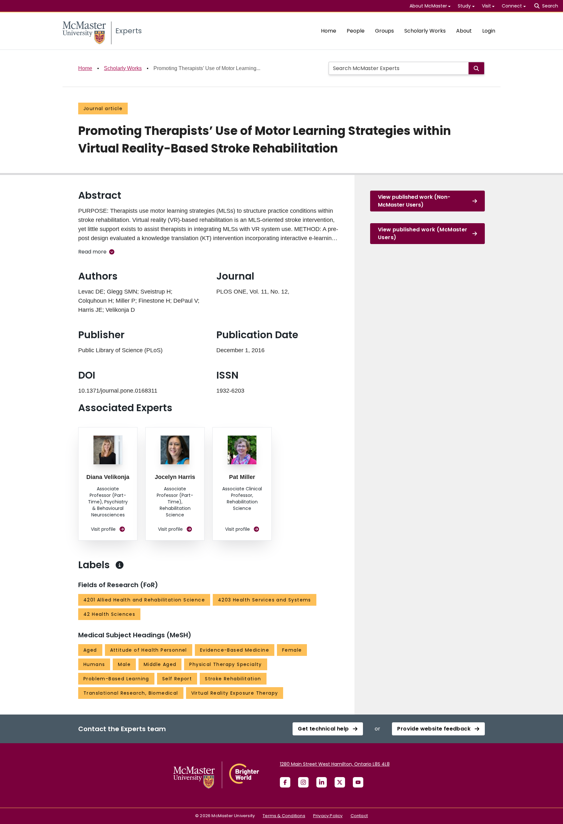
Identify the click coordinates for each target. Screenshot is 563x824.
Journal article (103, 108)
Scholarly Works (425, 31)
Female (292, 650)
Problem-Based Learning (116, 678)
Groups (384, 31)
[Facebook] (285, 782)
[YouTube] (358, 782)
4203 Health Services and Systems (264, 600)
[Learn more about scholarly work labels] (119, 565)
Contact (359, 816)
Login (488, 31)
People (356, 31)
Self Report (177, 678)
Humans (94, 664)
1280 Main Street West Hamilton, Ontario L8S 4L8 (335, 764)
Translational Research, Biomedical (130, 693)
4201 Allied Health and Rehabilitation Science (144, 600)
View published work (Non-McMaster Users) (414, 201)
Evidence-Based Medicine (234, 650)
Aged (90, 650)
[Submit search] (476, 68)
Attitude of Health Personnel (148, 650)
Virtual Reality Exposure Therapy (234, 693)
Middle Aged (160, 664)
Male (124, 664)
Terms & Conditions (284, 816)
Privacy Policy (328, 816)
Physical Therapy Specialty (225, 664)
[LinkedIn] (321, 782)
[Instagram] (303, 782)
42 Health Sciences (109, 614)
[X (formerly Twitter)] (340, 782)
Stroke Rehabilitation (233, 678)
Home (328, 31)
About (464, 31)
